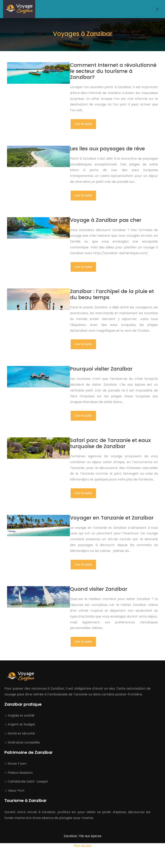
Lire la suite (83, 124)
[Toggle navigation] (157, 9)
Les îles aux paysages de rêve (107, 148)
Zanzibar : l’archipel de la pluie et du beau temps (112, 294)
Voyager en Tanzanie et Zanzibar (112, 517)
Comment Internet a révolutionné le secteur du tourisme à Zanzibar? (113, 71)
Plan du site (83, 846)
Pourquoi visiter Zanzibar (101, 368)
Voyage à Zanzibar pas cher (105, 220)
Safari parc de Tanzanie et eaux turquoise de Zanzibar (110, 443)
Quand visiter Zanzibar (98, 589)
